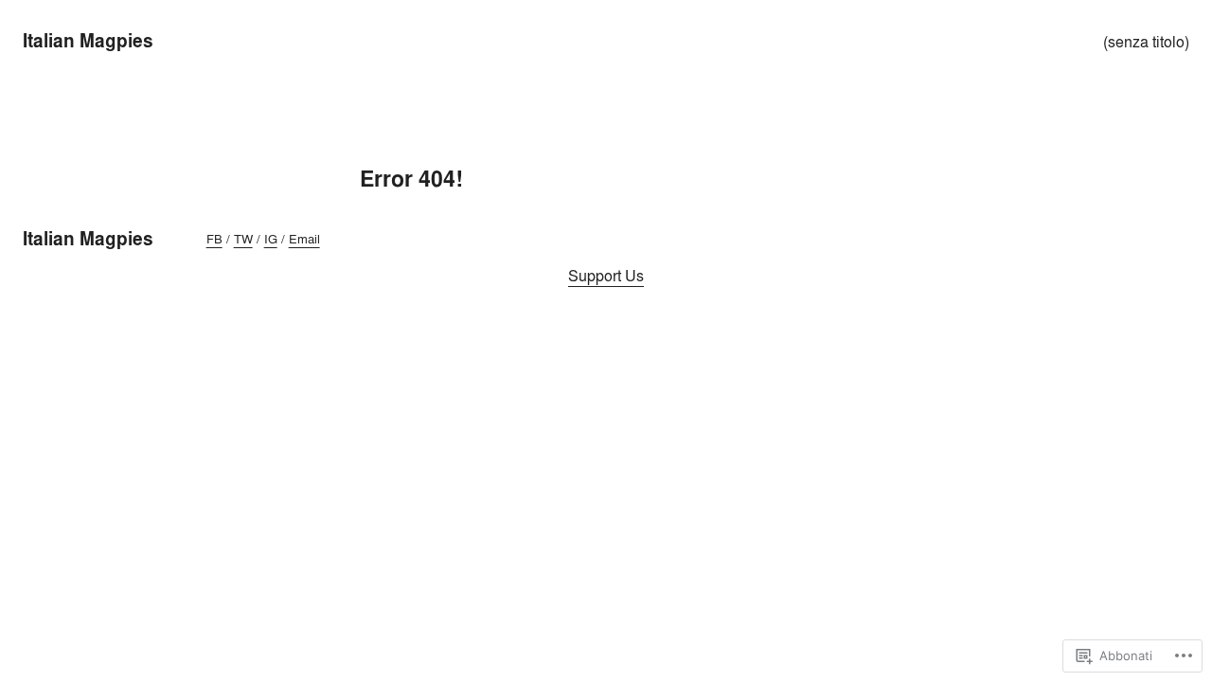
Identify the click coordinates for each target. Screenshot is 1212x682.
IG (270, 238)
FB (214, 238)
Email (304, 238)
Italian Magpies (88, 40)
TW (243, 238)
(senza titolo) (1146, 41)
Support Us (606, 275)
